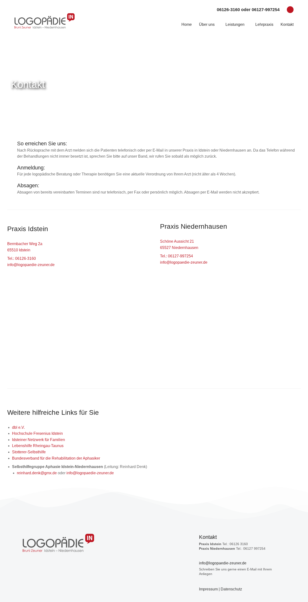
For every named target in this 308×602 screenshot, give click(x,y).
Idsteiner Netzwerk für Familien (38, 440)
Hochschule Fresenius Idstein (37, 433)
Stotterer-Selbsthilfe (29, 452)
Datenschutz (231, 589)
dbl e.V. (18, 427)
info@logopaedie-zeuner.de (31, 265)
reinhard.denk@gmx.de (37, 473)
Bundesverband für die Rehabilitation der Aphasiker (56, 458)
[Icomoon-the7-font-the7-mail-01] (290, 9)
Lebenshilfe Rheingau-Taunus (38, 446)
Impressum (208, 589)
